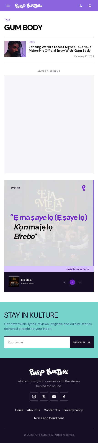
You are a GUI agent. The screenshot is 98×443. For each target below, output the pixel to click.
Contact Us (52, 410)
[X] (44, 397)
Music (32, 42)
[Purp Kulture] (28, 6)
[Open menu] (8, 6)
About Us (33, 410)
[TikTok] (64, 397)
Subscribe (79, 342)
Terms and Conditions (49, 418)
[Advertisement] (49, 124)
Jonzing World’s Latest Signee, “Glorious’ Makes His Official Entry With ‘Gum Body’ (60, 48)
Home (19, 410)
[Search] (90, 6)
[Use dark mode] (81, 6)
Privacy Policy (73, 410)
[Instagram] (34, 397)
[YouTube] (54, 397)
